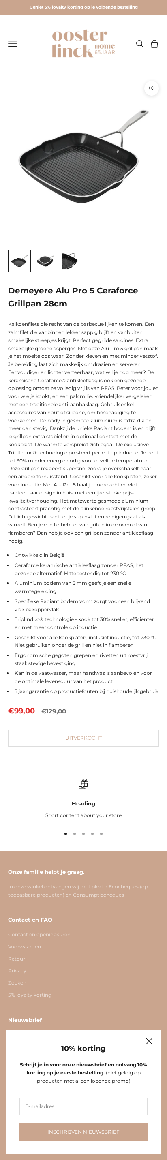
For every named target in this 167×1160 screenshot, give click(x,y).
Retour (16, 959)
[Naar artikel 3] (71, 261)
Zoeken (17, 983)
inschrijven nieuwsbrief (83, 1132)
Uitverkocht (83, 738)
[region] (83, 799)
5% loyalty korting (29, 995)
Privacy (17, 970)
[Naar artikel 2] (45, 261)
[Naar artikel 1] (19, 261)
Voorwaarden (24, 947)
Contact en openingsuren (39, 934)
